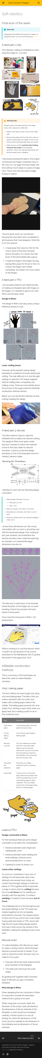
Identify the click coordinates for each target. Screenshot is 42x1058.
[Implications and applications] (5, 1037)
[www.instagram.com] (3, 1054)
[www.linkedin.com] (7, 1054)
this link (35, 37)
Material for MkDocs (16, 1050)
